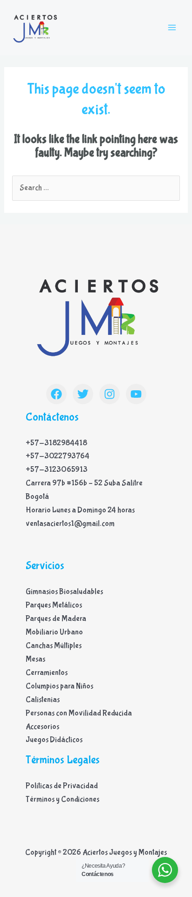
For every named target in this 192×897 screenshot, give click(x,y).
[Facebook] (56, 394)
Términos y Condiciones (62, 799)
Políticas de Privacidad (62, 785)
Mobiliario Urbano (54, 632)
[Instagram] (109, 394)
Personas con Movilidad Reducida (79, 713)
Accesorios (42, 726)
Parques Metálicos (54, 605)
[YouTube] (136, 394)
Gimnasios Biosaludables (64, 591)
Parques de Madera (56, 618)
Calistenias (43, 699)
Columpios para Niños (59, 686)
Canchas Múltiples (54, 645)
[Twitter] (83, 394)
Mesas (35, 659)
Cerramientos (47, 672)
